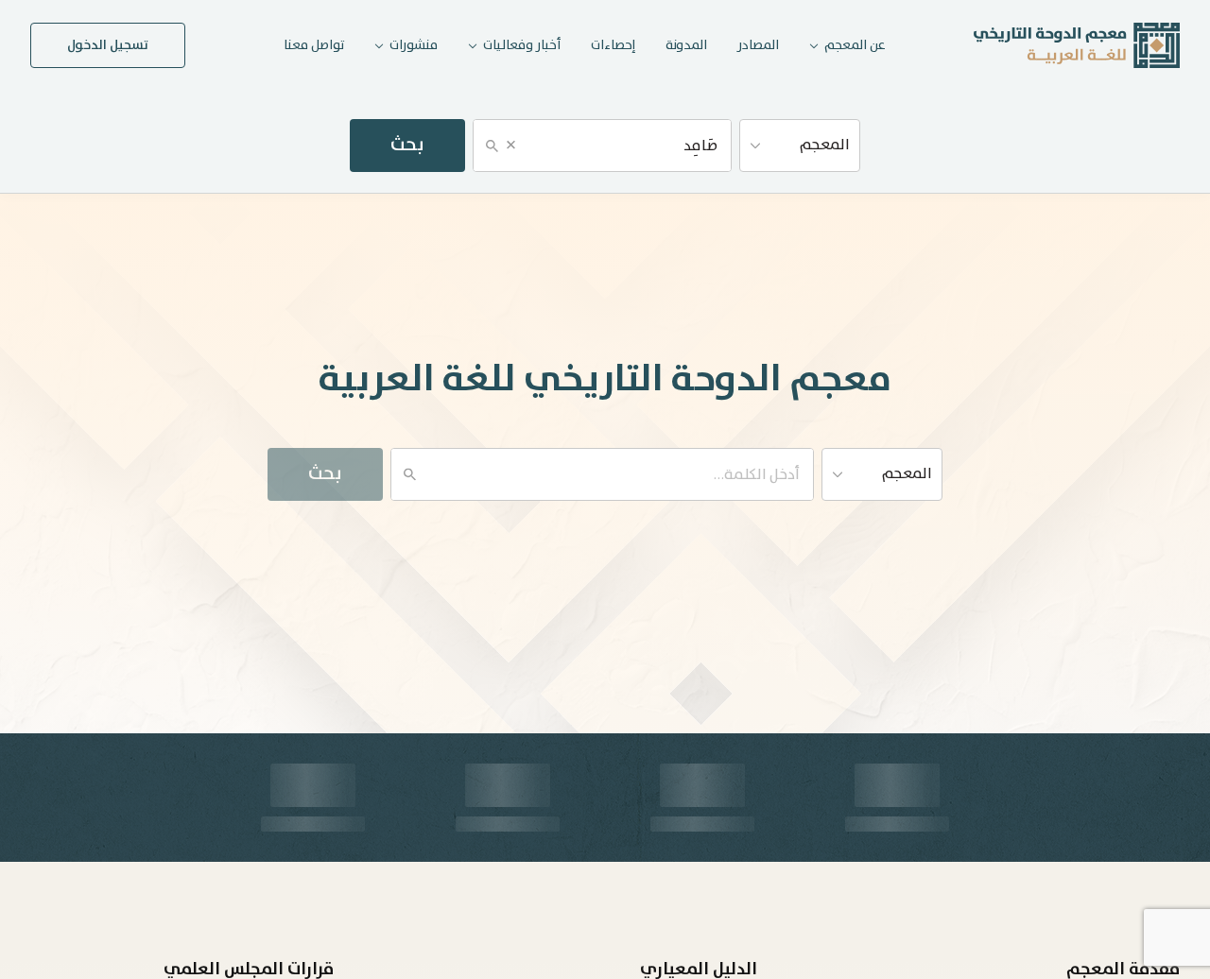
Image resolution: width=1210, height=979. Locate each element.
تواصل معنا (314, 45)
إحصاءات (613, 45)
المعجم (825, 145)
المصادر (758, 45)
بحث (407, 145)
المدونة (686, 45)
